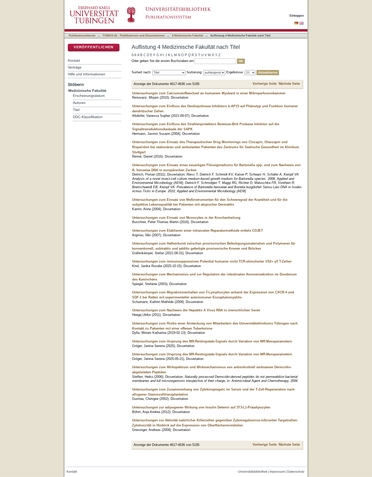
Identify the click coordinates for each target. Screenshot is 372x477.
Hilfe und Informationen (86, 74)
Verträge (74, 67)
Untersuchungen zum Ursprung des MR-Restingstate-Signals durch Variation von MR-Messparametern (212, 341)
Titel (76, 110)
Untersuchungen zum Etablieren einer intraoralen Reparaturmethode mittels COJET (197, 230)
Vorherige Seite (265, 83)
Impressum (277, 471)
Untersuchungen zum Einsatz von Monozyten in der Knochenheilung (186, 218)
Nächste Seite (289, 83)
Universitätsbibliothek (252, 471)
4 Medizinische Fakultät (187, 35)
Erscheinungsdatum (89, 96)
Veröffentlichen (93, 47)
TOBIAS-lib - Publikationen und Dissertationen (133, 35)
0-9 (134, 55)
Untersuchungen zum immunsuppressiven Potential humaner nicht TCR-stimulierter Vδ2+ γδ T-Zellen (212, 261)
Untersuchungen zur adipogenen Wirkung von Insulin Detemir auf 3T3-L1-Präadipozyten (201, 407)
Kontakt (74, 60)
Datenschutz (295, 471)
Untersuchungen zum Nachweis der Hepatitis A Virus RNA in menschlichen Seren (196, 310)
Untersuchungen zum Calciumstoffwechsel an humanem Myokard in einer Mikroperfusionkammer (208, 93)
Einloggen (297, 15)
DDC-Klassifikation (87, 117)
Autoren (79, 103)
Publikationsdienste (82, 35)
